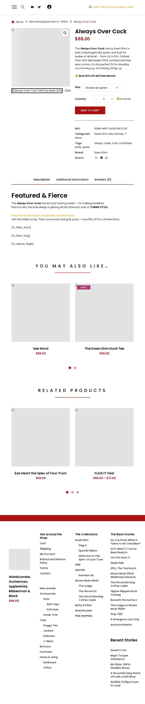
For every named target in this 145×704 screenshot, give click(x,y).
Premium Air (86, 575)
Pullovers (49, 636)
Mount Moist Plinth (86, 580)
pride (78, 147)
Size (77, 87)
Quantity (80, 99)
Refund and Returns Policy (52, 561)
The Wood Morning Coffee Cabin (91, 598)
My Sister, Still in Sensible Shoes (120, 666)
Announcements (121, 624)
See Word (40, 348)
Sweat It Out (118, 650)
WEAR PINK (117, 563)
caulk (107, 143)
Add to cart (90, 110)
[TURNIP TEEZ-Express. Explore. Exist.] (111, 7)
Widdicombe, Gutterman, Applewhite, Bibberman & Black (20, 586)
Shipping (45, 548)
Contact (45, 573)
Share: (79, 158)
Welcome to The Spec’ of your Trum (91, 557)
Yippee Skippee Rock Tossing (124, 592)
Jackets (48, 630)
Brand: (79, 152)
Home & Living (49, 657)
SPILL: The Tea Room (123, 568)
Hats (46, 599)
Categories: (82, 134)
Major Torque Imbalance (119, 657)
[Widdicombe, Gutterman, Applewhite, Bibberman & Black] (19, 559)
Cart (43, 543)
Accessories (48, 593)
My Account (47, 554)
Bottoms (45, 646)
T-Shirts (48, 641)
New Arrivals (116, 134)
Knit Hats (52, 609)
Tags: (78, 143)
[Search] (23, 7)
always (98, 143)
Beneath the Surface (124, 600)
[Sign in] (49, 7)
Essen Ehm (101, 134)
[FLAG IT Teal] (104, 437)
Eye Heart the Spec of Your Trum (41, 473)
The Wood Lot (88, 591)
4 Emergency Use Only (125, 619)
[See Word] (40, 313)
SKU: (77, 128)
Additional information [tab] (72, 180)
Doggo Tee (50, 625)
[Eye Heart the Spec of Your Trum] (40, 437)
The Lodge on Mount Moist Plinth (124, 607)
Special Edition (88, 550)
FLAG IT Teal (104, 473)
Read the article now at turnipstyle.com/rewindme (42, 215)
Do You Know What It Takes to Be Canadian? (126, 541)
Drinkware (49, 662)
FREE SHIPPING (83, 616)
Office (47, 667)
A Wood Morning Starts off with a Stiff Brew (125, 674)
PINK (78, 564)
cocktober (125, 143)
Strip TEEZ (117, 614)
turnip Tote (50, 615)
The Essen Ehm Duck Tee (104, 348)
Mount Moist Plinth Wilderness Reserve (123, 575)
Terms (44, 568)
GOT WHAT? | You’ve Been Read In (124, 550)
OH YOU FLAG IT (120, 557)
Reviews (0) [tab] (103, 180)
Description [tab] (42, 180)
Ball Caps (53, 604)
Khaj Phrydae (83, 610)
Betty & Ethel (83, 605)
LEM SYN (80, 570)
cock (115, 143)
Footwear (46, 652)
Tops (43, 620)
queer (86, 147)
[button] (65, 33)
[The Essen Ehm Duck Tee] (104, 313)
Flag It (83, 545)
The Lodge (85, 586)
